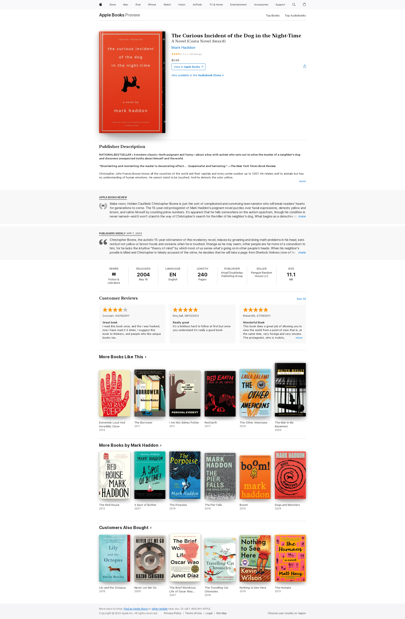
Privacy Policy (172, 613)
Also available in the (196, 75)
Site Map (221, 613)
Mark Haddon (183, 47)
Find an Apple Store (136, 608)
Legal (209, 613)
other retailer (160, 608)
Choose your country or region (287, 613)
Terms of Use (193, 613)
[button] (294, 4)
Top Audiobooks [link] (295, 15)
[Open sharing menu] (305, 66)
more (302, 181)
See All (301, 298)
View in (187, 66)
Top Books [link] (273, 15)
